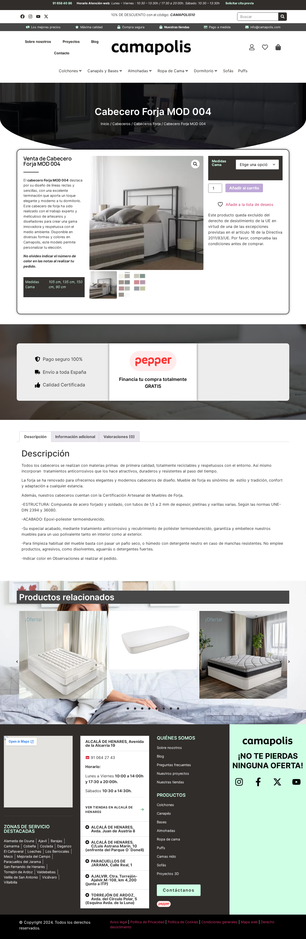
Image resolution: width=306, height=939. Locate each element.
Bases (162, 822)
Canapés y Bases (102, 70)
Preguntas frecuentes (174, 765)
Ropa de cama (168, 839)
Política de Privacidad (146, 922)
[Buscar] (282, 17)
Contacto (61, 53)
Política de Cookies (183, 922)
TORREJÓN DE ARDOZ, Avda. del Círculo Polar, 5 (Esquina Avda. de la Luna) (111, 899)
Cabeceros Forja (147, 124)
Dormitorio (203, 70)
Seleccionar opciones (85, 697)
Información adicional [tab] (75, 436)
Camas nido (166, 856)
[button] (195, 164)
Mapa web (249, 922)
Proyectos (71, 41)
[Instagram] (30, 16)
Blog (94, 41)
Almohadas (138, 70)
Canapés (164, 813)
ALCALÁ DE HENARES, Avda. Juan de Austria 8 (113, 829)
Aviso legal (118, 922)
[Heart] (265, 47)
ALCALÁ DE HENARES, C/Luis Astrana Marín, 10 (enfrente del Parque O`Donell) (114, 846)
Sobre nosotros (38, 41)
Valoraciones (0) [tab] (119, 436)
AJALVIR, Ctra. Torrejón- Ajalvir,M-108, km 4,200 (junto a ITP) (111, 880)
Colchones (68, 70)
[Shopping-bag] (278, 47)
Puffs (242, 70)
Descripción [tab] (35, 436)
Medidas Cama (219, 162)
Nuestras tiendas (170, 782)
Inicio (105, 124)
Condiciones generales (219, 922)
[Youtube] (38, 16)
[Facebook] (22, 16)
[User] (252, 47)
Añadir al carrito (244, 188)
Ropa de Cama (171, 70)
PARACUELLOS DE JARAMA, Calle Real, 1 (111, 863)
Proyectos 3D (168, 874)
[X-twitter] (46, 16)
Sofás (228, 70)
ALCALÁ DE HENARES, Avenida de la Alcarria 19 (114, 743)
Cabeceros (121, 124)
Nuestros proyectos (173, 773)
